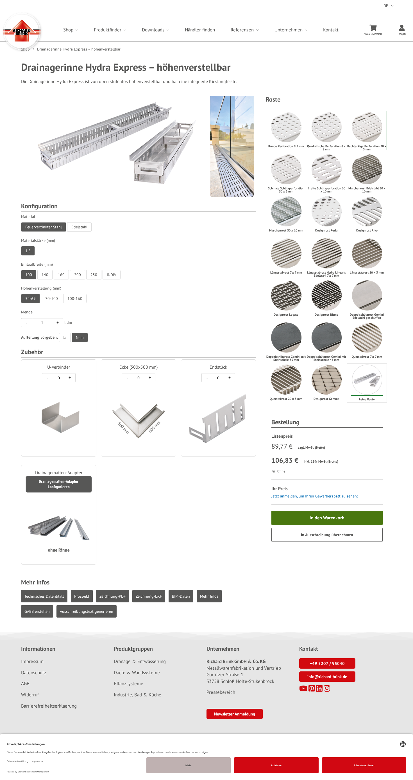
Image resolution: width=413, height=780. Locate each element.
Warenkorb (373, 34)
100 (28, 274)
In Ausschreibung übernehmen (327, 534)
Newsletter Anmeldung (234, 714)
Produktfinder (108, 30)
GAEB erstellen (37, 611)
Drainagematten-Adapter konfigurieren (58, 484)
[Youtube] (303, 689)
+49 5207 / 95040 (327, 663)
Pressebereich (220, 692)
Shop (69, 30)
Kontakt (331, 30)
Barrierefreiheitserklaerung (49, 706)
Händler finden (200, 30)
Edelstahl (79, 227)
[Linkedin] (319, 689)
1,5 (28, 250)
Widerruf (30, 695)
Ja (64, 337)
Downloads (154, 30)
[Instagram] (327, 689)
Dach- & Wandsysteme (137, 672)
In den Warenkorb (327, 517)
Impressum (32, 661)
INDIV (111, 274)
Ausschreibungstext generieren (86, 611)
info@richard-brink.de (327, 676)
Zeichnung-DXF (149, 596)
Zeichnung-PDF (112, 596)
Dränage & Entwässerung (140, 661)
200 (77, 274)
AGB (25, 683)
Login (402, 34)
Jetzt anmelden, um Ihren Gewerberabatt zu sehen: (314, 496)
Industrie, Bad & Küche (137, 695)
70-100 (51, 298)
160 (61, 274)
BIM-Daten (181, 596)
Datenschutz (33, 672)
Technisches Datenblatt (44, 596)
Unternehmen (289, 30)
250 (93, 274)
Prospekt (81, 596)
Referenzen (243, 30)
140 (45, 274)
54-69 (30, 298)
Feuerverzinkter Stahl (43, 227)
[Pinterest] (311, 689)
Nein (80, 337)
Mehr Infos (209, 596)
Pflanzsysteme (128, 683)
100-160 (74, 298)
